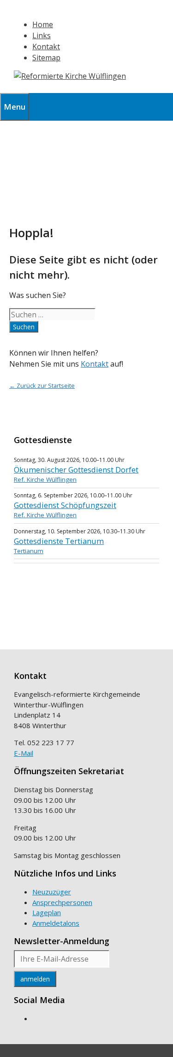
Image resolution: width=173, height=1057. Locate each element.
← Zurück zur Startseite (42, 385)
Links (41, 35)
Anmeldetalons (55, 923)
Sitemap (46, 58)
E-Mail (23, 753)
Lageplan (46, 912)
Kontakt (46, 46)
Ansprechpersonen (62, 902)
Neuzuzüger (51, 891)
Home (42, 24)
